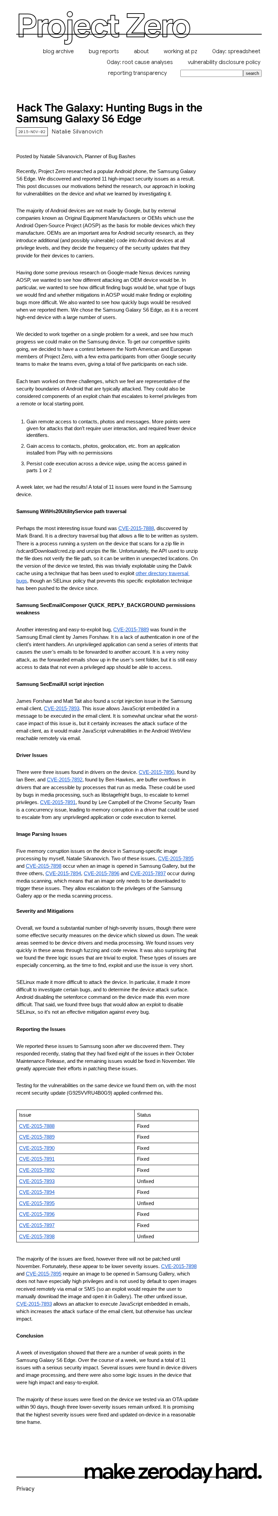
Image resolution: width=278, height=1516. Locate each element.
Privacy (25, 1489)
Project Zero (103, 25)
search (252, 73)
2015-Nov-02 (31, 131)
